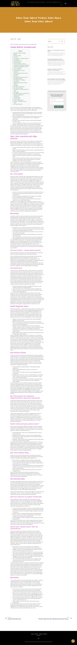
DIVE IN (59, 2)
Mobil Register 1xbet (18, 61)
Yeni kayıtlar (16, 92)
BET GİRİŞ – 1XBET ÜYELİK (19, 86)
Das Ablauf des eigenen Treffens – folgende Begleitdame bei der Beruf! (56, 59)
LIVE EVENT (49, 2)
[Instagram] (65, 3)
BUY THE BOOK (30, 2)
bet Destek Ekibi (17, 69)
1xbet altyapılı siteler (14, 190)
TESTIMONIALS (55, 2)
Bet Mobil (16, 57)
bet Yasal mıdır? (17, 98)
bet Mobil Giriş (17, 59)
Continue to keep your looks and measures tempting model (55, 69)
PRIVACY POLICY (34, 634)
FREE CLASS (36, 2)
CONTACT (38, 635)
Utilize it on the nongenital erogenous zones (56, 51)
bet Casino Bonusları (18, 104)
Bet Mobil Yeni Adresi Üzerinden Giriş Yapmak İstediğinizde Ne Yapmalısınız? (21, 95)
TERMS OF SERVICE (43, 634)
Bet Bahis (16, 76)
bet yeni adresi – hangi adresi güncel (21, 58)
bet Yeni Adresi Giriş (18, 68)
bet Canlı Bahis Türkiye (18, 88)
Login (61, 4)
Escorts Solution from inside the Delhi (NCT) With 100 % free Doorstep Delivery (57, 79)
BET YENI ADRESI (17, 55)
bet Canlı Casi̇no (17, 97)
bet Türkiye (16, 85)
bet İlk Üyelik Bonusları (18, 100)
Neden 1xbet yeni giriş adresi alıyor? (21, 66)
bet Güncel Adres (17, 62)
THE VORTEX (42, 2)
